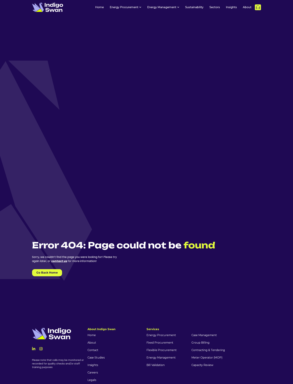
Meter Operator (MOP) (206, 357)
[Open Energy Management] (178, 7)
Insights (92, 365)
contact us (59, 261)
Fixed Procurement (159, 342)
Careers (92, 372)
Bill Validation (155, 365)
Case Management (204, 335)
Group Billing (200, 342)
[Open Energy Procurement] (140, 7)
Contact (92, 350)
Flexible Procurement (161, 350)
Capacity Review (202, 365)
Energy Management (161, 357)
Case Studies (96, 357)
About (91, 342)
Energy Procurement (161, 335)
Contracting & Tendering (208, 350)
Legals (91, 380)
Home (91, 335)
